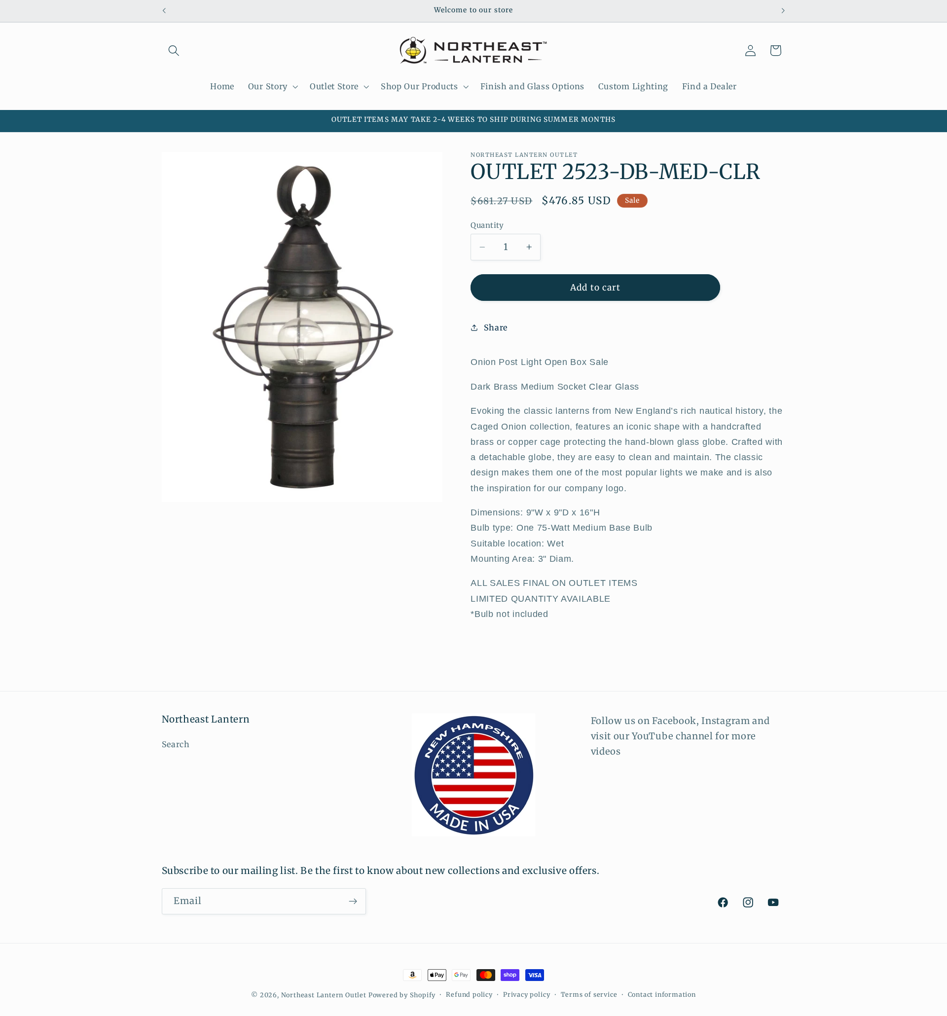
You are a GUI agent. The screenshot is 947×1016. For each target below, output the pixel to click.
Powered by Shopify (402, 995)
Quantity (487, 225)
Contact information (662, 994)
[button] (174, 50)
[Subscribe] (352, 901)
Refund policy (469, 994)
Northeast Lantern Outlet (323, 995)
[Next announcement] (783, 11)
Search (176, 744)
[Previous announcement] (164, 11)
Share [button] (496, 327)
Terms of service (589, 994)
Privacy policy (526, 994)
